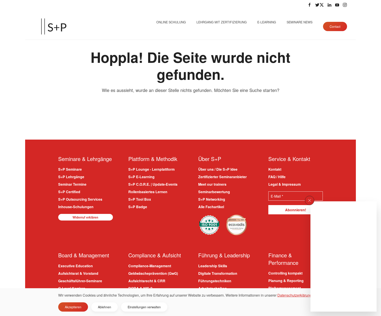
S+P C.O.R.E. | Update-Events (152, 184)
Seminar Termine (72, 184)
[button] (309, 200)
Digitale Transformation (217, 273)
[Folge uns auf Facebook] (309, 5)
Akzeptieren (73, 307)
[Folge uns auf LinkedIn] (329, 5)
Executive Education (75, 265)
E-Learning (266, 22)
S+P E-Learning (141, 176)
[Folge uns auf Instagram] (345, 5)
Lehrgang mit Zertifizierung (221, 22)
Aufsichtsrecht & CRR (146, 280)
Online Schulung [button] (171, 22)
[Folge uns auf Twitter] (319, 5)
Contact (335, 26)
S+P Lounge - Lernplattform (151, 169)
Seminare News (299, 22)
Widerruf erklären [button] (85, 217)
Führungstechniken (214, 280)
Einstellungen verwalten (144, 307)
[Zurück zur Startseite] (54, 26)
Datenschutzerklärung (294, 295)
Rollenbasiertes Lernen (147, 191)
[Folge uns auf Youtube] (337, 5)
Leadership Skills (212, 265)
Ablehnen (104, 307)
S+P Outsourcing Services (80, 199)
